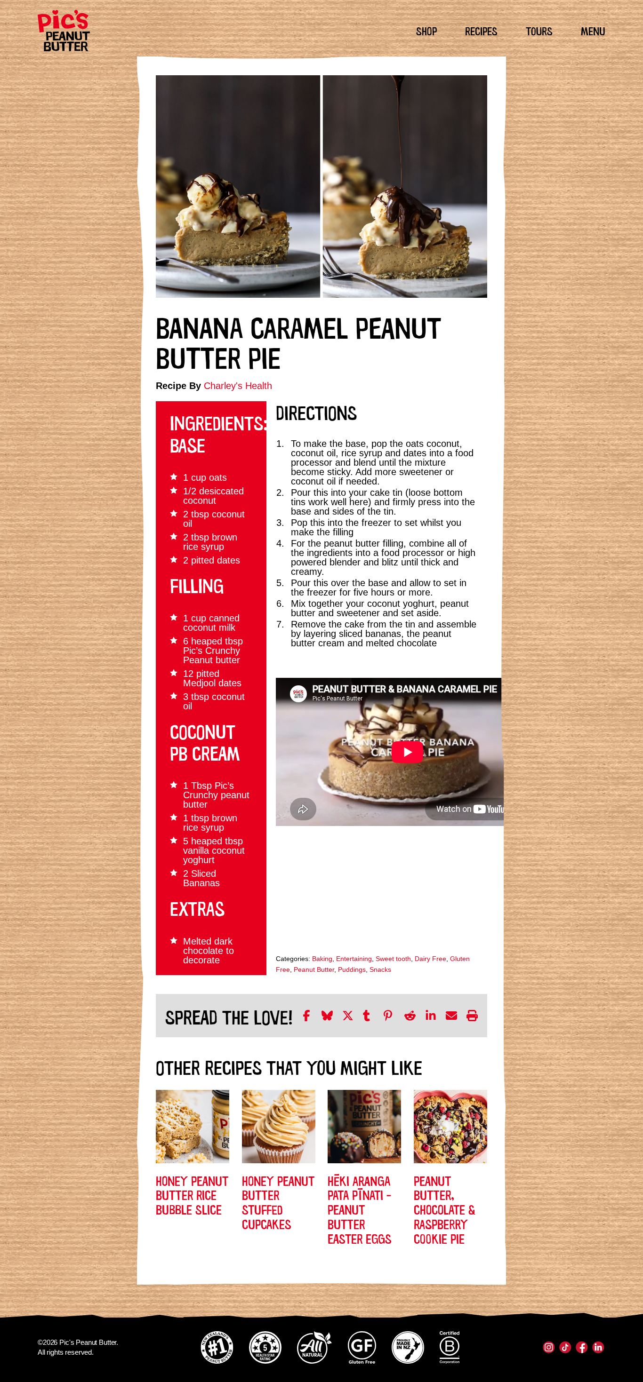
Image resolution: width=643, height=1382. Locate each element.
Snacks (380, 969)
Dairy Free (430, 958)
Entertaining (354, 958)
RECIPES (481, 30)
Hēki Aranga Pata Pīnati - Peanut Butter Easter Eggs (360, 1208)
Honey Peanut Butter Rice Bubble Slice (192, 1194)
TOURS (539, 30)
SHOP (426, 30)
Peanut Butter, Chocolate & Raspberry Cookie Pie (444, 1208)
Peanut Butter (314, 969)
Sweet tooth (393, 958)
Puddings (352, 969)
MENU (593, 30)
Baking (322, 958)
